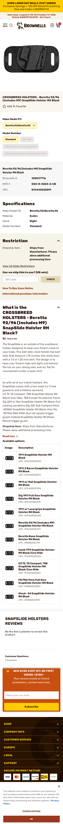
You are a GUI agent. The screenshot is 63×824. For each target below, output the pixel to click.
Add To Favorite (16, 106)
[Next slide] (57, 59)
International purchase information (25, 293)
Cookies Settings (31, 811)
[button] (5, 25)
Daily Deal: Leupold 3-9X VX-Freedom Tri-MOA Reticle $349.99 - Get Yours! (31, 16)
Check (51, 279)
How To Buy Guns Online (18, 288)
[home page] (31, 25)
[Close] (59, 786)
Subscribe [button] (31, 706)
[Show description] (11, 436)
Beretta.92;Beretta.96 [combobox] (17, 125)
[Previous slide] (6, 59)
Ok (31, 819)
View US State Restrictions (19, 266)
